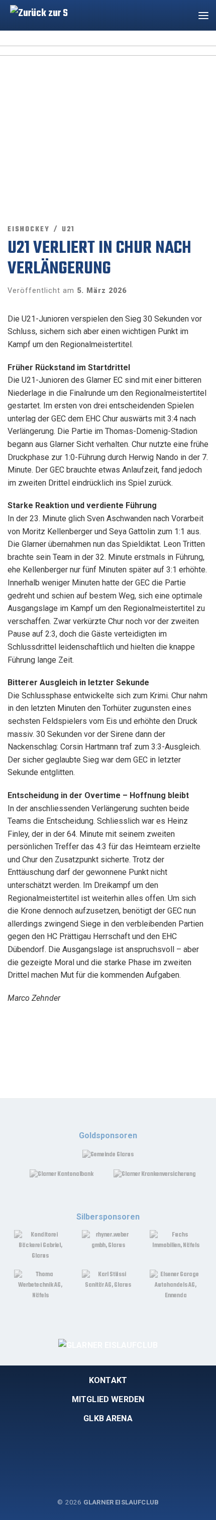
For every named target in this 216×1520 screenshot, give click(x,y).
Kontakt (108, 1380)
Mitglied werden (108, 1399)
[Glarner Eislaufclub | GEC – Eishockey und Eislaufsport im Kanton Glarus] (36, 14)
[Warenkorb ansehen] (183, 15)
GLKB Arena (108, 1418)
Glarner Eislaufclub (121, 1502)
